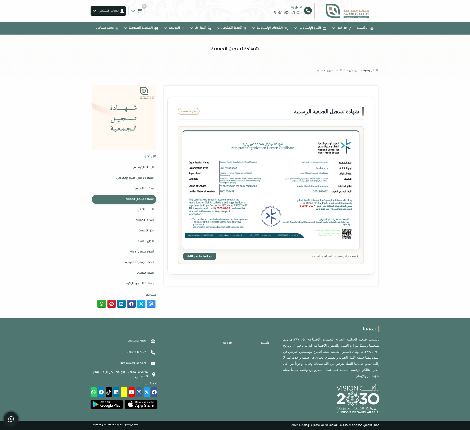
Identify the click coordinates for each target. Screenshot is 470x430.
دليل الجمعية (146, 230)
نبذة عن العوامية (144, 188)
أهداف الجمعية (145, 220)
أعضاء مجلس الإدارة (142, 252)
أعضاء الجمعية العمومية (139, 262)
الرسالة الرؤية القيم (142, 167)
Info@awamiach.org (133, 363)
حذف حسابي (105, 27)
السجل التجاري (145, 209)
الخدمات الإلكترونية (270, 27)
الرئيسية (362, 27)
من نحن (342, 27)
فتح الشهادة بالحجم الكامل (199, 256)
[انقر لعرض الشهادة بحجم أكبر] (271, 190)
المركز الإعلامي (231, 27)
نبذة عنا (227, 343)
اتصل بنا (200, 27)
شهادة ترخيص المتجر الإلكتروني (135, 178)
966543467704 (136, 352)
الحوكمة (174, 27)
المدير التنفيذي (145, 273)
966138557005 (137, 341)
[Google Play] (107, 404)
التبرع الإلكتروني (310, 27)
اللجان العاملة (146, 241)
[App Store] (141, 404)
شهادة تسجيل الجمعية (140, 199)
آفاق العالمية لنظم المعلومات (106, 425)
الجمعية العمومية (141, 27)
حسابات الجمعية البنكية (140, 283)
